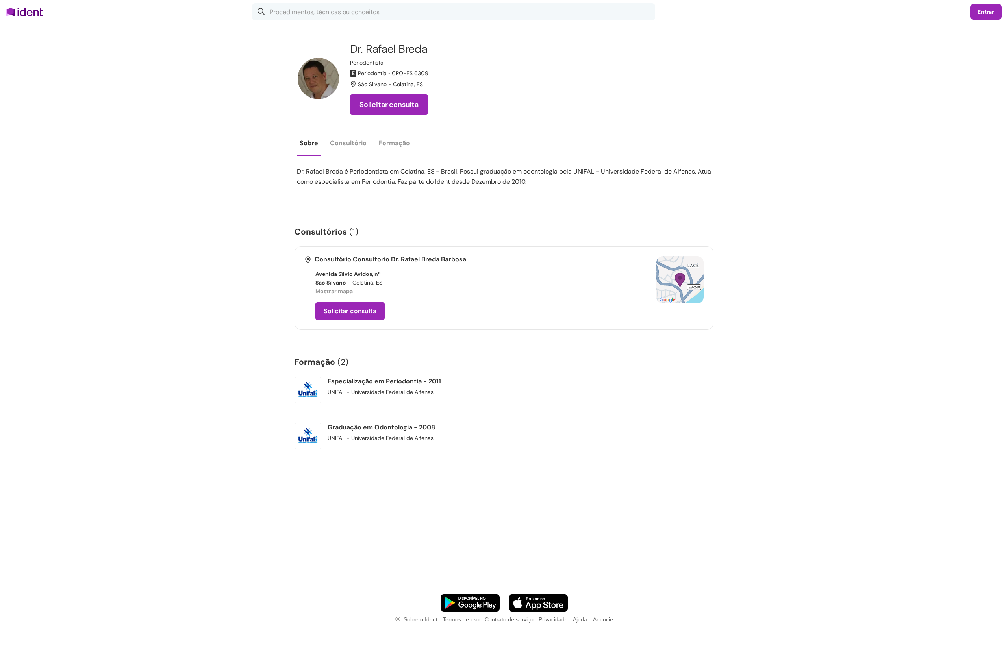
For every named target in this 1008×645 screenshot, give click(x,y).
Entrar (986, 11)
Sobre (309, 143)
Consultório (348, 143)
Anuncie (603, 619)
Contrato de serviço (509, 619)
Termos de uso (461, 619)
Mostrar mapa (334, 291)
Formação (394, 143)
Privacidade (553, 619)
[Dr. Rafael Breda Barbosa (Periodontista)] (318, 78)
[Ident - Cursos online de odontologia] (27, 11)
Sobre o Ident (420, 619)
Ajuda (580, 619)
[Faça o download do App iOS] (538, 602)
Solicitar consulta (389, 104)
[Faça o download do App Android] (470, 602)
